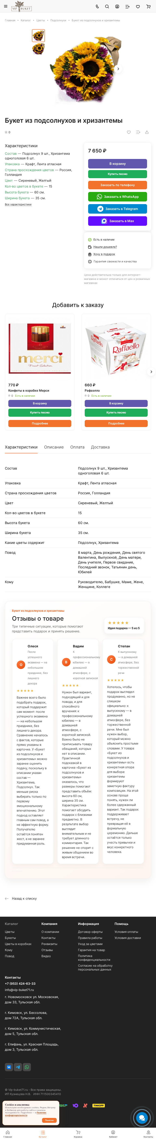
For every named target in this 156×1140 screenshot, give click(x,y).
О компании (50, 932)
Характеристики (21, 447)
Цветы (9, 932)
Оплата (77, 447)
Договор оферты (90, 932)
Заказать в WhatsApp (121, 197)
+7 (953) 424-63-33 (20, 984)
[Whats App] (27, 1067)
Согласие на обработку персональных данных (95, 967)
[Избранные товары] (138, 6)
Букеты (10, 938)
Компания (49, 924)
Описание (54, 447)
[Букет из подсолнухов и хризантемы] (85, 69)
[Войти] (117, 6)
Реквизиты (49, 944)
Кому (8, 950)
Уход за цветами (90, 944)
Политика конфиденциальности (94, 958)
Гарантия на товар (91, 950)
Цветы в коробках (18, 944)
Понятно (49, 1120)
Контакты (48, 938)
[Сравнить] (138, 132)
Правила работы (90, 938)
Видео (46, 956)
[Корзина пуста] (148, 6)
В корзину (117, 164)
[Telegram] (18, 1067)
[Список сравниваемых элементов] (128, 6)
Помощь (121, 924)
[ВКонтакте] (9, 1067)
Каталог (11, 924)
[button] (118, 69)
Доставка (100, 447)
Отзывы (47, 950)
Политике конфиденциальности (25, 1113)
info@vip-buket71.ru (19, 990)
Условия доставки (128, 938)
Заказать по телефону (117, 185)
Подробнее (40, 423)
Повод (9, 956)
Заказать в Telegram (121, 209)
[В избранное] (129, 132)
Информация (88, 924)
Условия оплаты (126, 932)
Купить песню (118, 174)
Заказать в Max (121, 221)
